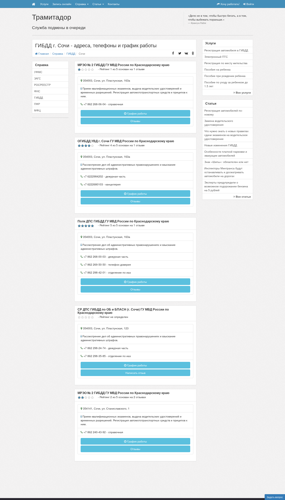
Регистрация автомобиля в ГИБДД (226, 50)
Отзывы (135, 121)
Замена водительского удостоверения (218, 123)
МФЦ (37, 110)
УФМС (38, 72)
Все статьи (243, 196)
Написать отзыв (135, 373)
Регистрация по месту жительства (225, 63)
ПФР (37, 104)
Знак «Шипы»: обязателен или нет (226, 162)
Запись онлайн (61, 4)
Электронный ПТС (216, 57)
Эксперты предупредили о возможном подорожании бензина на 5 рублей (226, 186)
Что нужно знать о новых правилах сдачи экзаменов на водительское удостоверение (226, 135)
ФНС (37, 91)
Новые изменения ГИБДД (220, 145)
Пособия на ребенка (217, 69)
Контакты (113, 4)
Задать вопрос (275, 497)
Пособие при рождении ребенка (224, 76)
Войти (250, 4)
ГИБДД (38, 97)
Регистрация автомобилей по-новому (223, 112)
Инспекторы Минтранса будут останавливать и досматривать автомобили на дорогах (224, 172)
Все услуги (243, 92)
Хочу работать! (229, 4)
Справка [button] (81, 4)
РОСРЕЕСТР (42, 85)
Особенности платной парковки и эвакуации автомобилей (225, 153)
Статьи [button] (97, 4)
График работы (136, 113)
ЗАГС (37, 78)
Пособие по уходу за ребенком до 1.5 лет (226, 84)
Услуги (44, 4)
